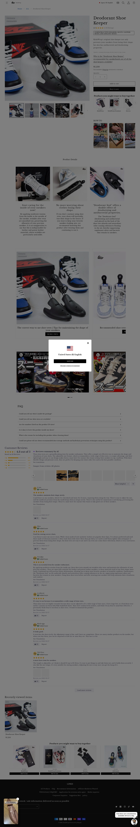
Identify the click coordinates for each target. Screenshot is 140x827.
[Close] (88, 343)
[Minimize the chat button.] (137, 817)
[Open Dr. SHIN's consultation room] (134, 822)
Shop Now (70, 361)
